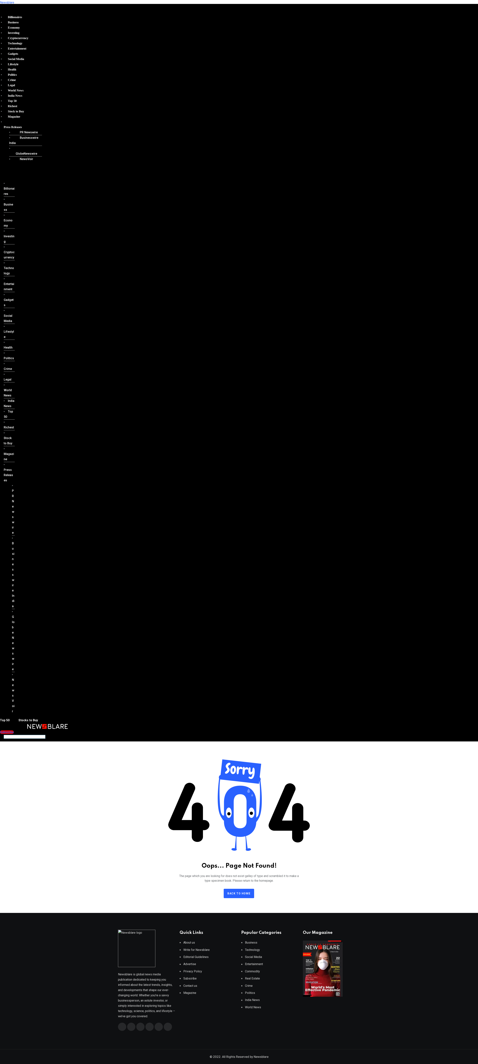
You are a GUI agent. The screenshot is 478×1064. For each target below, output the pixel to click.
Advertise (189, 964)
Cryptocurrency (18, 38)
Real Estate (252, 978)
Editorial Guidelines (196, 957)
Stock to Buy (16, 111)
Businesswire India (23, 140)
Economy (14, 27)
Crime (12, 80)
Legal (11, 85)
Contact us (190, 986)
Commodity (252, 971)
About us (189, 942)
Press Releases (13, 127)
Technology (15, 43)
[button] (21, 127)
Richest (12, 106)
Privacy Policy (192, 971)
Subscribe (190, 978)
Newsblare (7, 2)
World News (16, 90)
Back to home (238, 893)
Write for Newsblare (196, 950)
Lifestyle (13, 64)
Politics (12, 74)
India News (15, 95)
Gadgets (13, 53)
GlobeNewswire (26, 153)
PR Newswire (29, 132)
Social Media (16, 59)
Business (13, 22)
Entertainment (17, 48)
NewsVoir (26, 159)
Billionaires (15, 17)
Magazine (14, 116)
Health (12, 69)
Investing (13, 32)
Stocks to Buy (28, 720)
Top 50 (12, 100)
